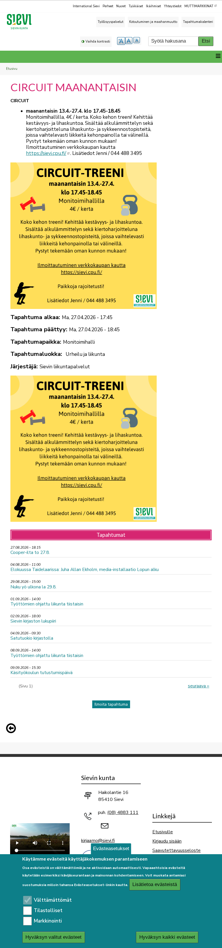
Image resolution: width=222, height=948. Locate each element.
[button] (12, 728)
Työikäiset (136, 6)
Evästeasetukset (111, 848)
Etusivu (11, 69)
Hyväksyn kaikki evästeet (167, 937)
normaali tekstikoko (129, 41)
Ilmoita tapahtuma (111, 704)
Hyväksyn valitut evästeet (53, 937)
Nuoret (121, 6)
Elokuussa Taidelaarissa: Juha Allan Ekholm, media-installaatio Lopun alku (84, 569)
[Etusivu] (21, 21)
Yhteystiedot (173, 6)
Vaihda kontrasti (98, 41)
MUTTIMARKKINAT (198, 6)
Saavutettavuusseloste (176, 850)
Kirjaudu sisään (167, 841)
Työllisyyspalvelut (110, 22)
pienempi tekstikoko (137, 41)
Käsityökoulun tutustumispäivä (41, 672)
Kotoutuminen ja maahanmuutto (153, 22)
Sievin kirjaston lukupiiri (33, 621)
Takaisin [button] (12, 729)
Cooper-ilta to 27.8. (30, 552)
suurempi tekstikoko (121, 41)
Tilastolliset (48, 910)
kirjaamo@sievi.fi (98, 840)
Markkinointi (48, 921)
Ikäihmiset (153, 6)
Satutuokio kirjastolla (31, 638)
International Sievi (86, 6)
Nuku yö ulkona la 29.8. (33, 587)
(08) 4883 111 (122, 812)
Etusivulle (162, 832)
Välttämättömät (53, 900)
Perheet (108, 6)
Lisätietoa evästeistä (154, 884)
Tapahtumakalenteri (198, 22)
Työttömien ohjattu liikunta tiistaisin (46, 604)
